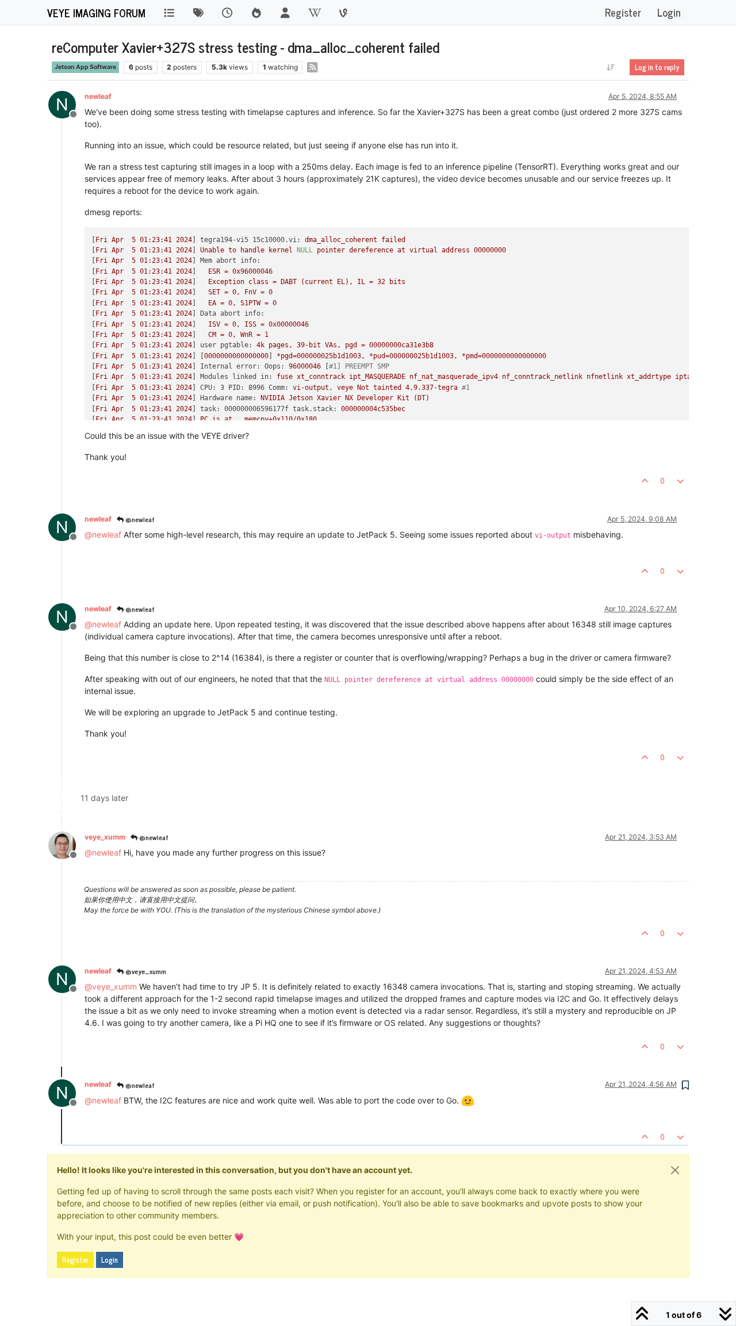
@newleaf (139, 519)
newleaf (98, 96)
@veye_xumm (145, 971)
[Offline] (66, 844)
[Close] (675, 1170)
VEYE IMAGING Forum (96, 12)
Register (75, 1260)
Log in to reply (657, 67)
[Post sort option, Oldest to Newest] (610, 67)
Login (109, 1260)
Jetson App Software (85, 67)
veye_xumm (105, 837)
